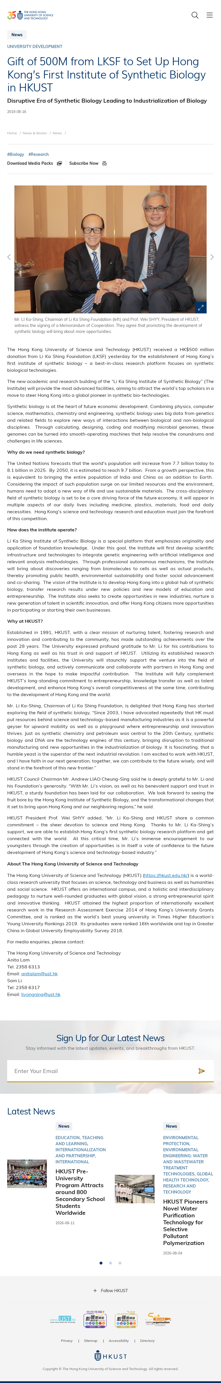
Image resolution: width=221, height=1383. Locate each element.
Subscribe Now (84, 163)
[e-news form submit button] (202, 1071)
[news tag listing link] (15, 155)
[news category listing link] (34, 47)
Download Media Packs (30, 163)
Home (12, 133)
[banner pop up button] (201, 307)
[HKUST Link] (30, 15)
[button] (101, 1263)
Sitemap (90, 1340)
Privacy (67, 1340)
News (57, 133)
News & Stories (35, 133)
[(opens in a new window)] (95, 1320)
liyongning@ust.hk (40, 994)
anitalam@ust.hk (39, 973)
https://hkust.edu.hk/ (166, 875)
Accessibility (119, 1340)
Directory (147, 1340)
